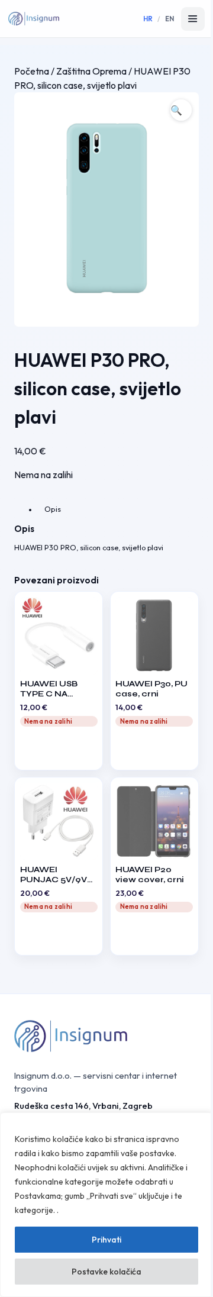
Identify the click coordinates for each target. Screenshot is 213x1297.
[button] (181, 110)
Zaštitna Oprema (91, 71)
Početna (31, 71)
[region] (106, 1204)
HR (148, 18)
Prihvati (106, 1239)
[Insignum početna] (33, 19)
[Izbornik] (193, 19)
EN (170, 18)
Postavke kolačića (106, 1271)
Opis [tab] (52, 509)
